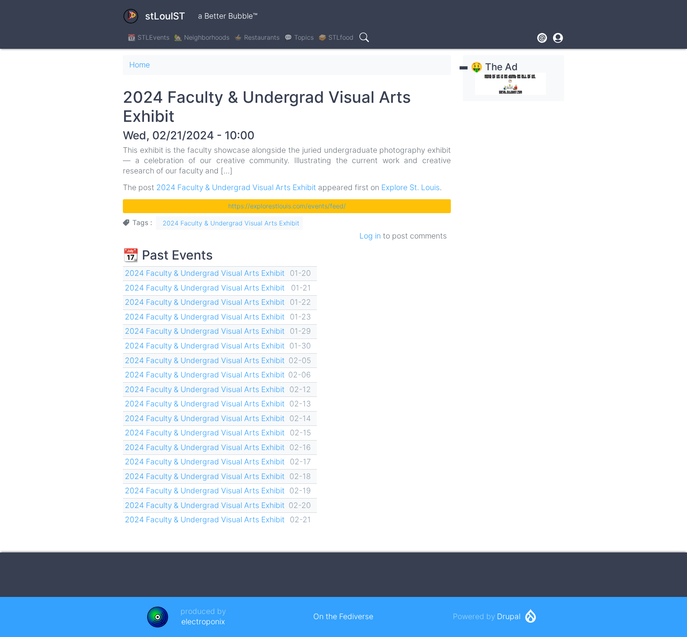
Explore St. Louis (410, 187)
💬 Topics (299, 37)
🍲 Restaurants (256, 37)
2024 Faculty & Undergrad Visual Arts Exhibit (236, 187)
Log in (370, 236)
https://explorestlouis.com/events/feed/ (287, 206)
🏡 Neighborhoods (201, 37)
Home (139, 64)
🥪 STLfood (335, 37)
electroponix (203, 621)
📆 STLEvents (148, 37)
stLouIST (165, 16)
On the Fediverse (343, 616)
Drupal (508, 616)
